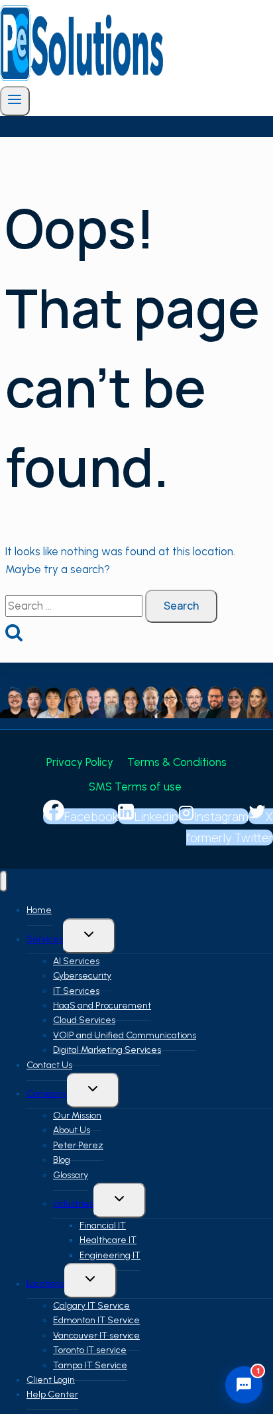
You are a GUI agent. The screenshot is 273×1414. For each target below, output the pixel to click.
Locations (45, 1283)
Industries (73, 1203)
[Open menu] (15, 101)
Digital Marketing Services (107, 1050)
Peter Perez (78, 1145)
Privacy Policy (79, 762)
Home (39, 910)
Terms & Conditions (177, 762)
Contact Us (49, 1065)
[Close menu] (3, 882)
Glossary (70, 1175)
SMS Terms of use (136, 786)
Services (45, 939)
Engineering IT (110, 1255)
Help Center (52, 1394)
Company (47, 1093)
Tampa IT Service (90, 1365)
